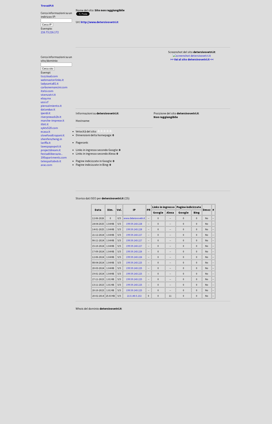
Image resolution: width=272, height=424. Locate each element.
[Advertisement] (52, 46)
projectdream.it (51, 150)
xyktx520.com (49, 128)
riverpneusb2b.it (51, 117)
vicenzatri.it (48, 94)
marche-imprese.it (52, 120)
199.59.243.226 (134, 251)
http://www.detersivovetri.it (99, 22)
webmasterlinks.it (52, 80)
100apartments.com (54, 157)
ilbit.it (45, 124)
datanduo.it (48, 109)
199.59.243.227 (134, 234)
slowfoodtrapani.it (53, 135)
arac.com (46, 165)
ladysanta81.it (50, 83)
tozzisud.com (49, 76)
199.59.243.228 (134, 223)
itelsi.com (47, 91)
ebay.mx (46, 98)
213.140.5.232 (134, 295)
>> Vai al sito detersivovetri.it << (192, 59)
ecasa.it (45, 131)
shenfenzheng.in (51, 139)
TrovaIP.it (47, 5)
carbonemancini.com (54, 87)
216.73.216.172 (50, 32)
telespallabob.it (51, 161)
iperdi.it (46, 113)
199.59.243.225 (134, 262)
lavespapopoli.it (51, 146)
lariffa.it (46, 142)
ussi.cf (44, 102)
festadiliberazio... (52, 154)
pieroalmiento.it (51, 106)
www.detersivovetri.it (134, 218)
